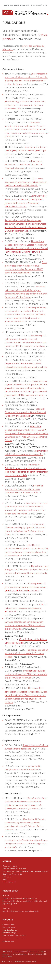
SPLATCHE (6, 908)
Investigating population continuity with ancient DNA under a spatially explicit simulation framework (26, 674)
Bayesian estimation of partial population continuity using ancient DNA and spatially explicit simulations (25, 625)
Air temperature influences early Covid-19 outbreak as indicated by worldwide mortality (26, 363)
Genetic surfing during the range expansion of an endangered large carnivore (25, 150)
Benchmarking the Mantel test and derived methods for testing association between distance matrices (25, 105)
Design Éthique (27, 951)
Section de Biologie (9, 933)
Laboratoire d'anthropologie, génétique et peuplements (22, 871)
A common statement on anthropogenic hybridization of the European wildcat (26, 182)
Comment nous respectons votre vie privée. (20, 961)
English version (8, 941)
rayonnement (36, 5)
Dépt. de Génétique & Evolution (14, 869)
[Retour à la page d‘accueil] (25, 12)
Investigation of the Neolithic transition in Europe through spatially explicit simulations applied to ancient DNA (26, 843)
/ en (45, 5)
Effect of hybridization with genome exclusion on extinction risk (26, 608)
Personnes (24, 5)
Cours (16, 5)
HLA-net (5, 895)
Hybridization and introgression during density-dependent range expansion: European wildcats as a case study (26, 569)
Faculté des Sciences (9, 930)
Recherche (8, 5)
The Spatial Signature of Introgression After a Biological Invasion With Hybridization (25, 412)
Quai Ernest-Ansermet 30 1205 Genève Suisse (12, 877)
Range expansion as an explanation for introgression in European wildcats (26, 653)
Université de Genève (10, 866)
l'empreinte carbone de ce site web (25, 954)
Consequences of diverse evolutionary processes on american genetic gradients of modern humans (25, 587)
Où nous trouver (8, 927)
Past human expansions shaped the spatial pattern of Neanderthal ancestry (23, 164)
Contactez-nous (8, 924)
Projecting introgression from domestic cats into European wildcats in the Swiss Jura (24, 489)
